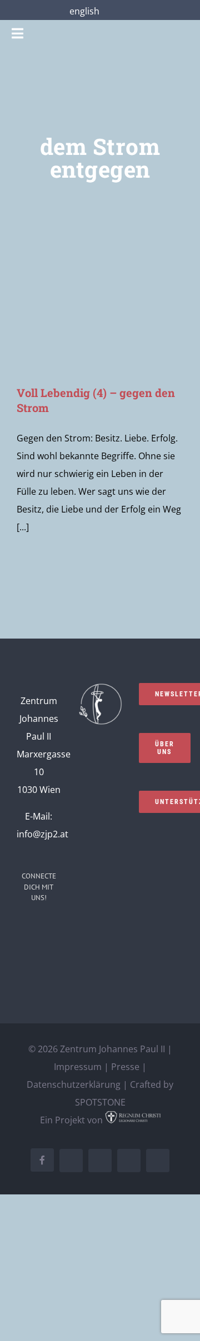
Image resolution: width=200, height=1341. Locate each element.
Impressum (78, 1067)
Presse (125, 1067)
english (84, 11)
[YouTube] (24, 950)
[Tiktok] (54, 950)
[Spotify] (39, 950)
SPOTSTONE (100, 1102)
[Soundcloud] (54, 928)
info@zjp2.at (42, 834)
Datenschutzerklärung (74, 1084)
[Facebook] (24, 928)
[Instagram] (39, 928)
